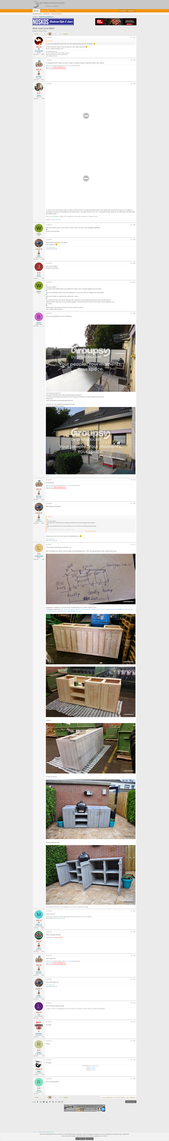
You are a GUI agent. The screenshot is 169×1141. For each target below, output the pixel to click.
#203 (134, 83)
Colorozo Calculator (56, 14)
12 (52, 34)
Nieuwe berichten (37, 14)
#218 (134, 1041)
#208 (134, 313)
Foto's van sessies (50, 247)
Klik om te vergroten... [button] (91, 531)
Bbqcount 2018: (55, 67)
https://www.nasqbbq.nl (94, 1065)
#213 (134, 931)
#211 (134, 544)
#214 (134, 955)
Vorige (36, 34)
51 (60, 34)
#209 (134, 479)
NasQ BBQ (92, 1067)
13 (55, 34)
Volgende (65, 34)
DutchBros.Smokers (60, 918)
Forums (36, 11)
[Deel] (131, 38)
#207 (134, 282)
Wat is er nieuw (46, 11)
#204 (134, 224)
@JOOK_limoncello (55, 219)
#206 (134, 263)
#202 (134, 60)
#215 (134, 979)
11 (50, 34)
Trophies (57, 11)
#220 (134, 1078)
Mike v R (36, 31)
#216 (134, 1003)
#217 (134, 1022)
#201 (134, 37)
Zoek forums (46, 14)
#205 (134, 239)
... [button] (42, 34)
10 (47, 34)
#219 (134, 1059)
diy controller (68, 65)
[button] (52, 10)
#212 (134, 911)
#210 (134, 503)
